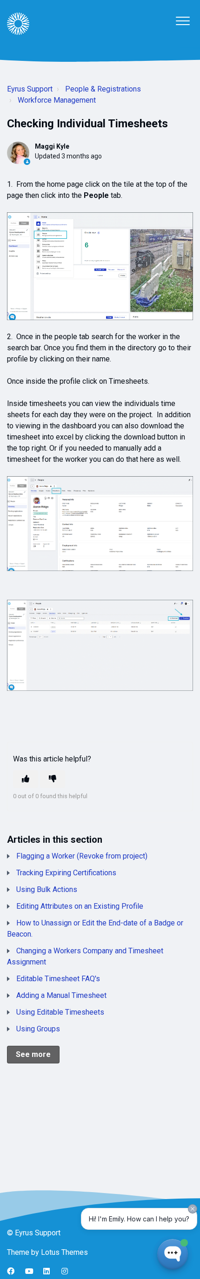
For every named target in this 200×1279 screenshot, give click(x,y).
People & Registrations (103, 89)
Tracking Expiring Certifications (66, 872)
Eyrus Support (30, 89)
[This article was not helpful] (52, 779)
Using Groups (38, 1028)
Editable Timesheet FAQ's (58, 978)
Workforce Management (57, 100)
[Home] (18, 24)
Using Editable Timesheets (60, 1012)
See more (33, 1054)
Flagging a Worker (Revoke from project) (81, 856)
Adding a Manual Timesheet (61, 995)
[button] (182, 20)
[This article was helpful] (25, 779)
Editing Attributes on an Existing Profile (79, 906)
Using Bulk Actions (46, 889)
